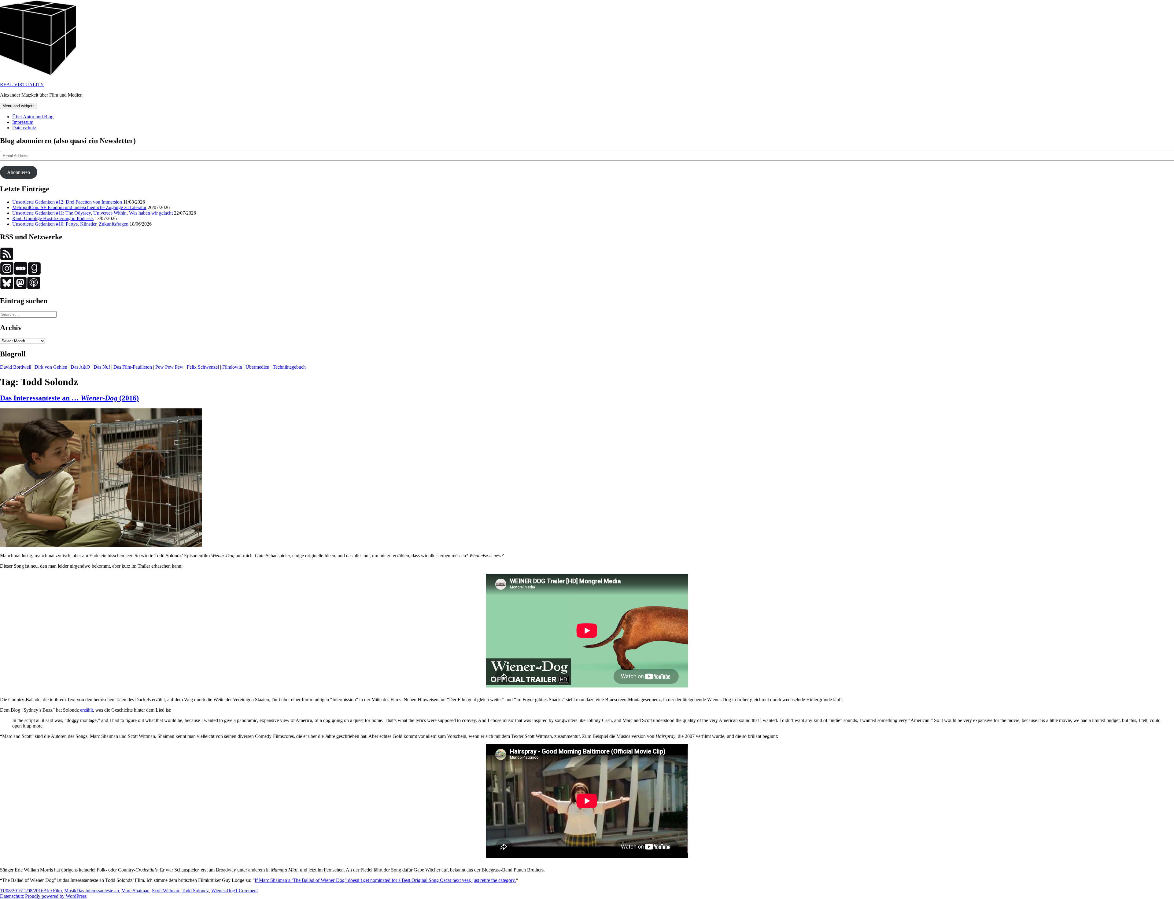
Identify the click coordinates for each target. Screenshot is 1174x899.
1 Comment (246, 890)
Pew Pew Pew (169, 367)
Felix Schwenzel (203, 367)
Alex (48, 890)
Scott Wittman (165, 890)
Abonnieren (18, 172)
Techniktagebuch (289, 367)
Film (57, 890)
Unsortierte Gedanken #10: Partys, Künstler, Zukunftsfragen (70, 224)
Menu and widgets (18, 106)
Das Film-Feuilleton (132, 367)
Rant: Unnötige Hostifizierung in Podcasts (53, 218)
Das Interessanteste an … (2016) (69, 398)
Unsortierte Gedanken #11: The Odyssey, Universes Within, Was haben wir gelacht (92, 213)
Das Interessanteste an (97, 890)
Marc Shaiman (135, 890)
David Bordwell (15, 367)
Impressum (22, 122)
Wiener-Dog (223, 890)
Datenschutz (24, 127)
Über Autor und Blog (33, 116)
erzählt (86, 710)
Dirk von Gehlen (51, 367)
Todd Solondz (195, 890)
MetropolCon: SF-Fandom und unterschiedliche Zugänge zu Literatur (79, 207)
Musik (70, 890)
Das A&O (80, 367)
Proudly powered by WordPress (56, 896)
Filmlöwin (232, 367)
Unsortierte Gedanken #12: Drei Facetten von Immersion (67, 201)
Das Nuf (102, 367)
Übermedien (257, 367)
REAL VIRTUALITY (22, 84)
